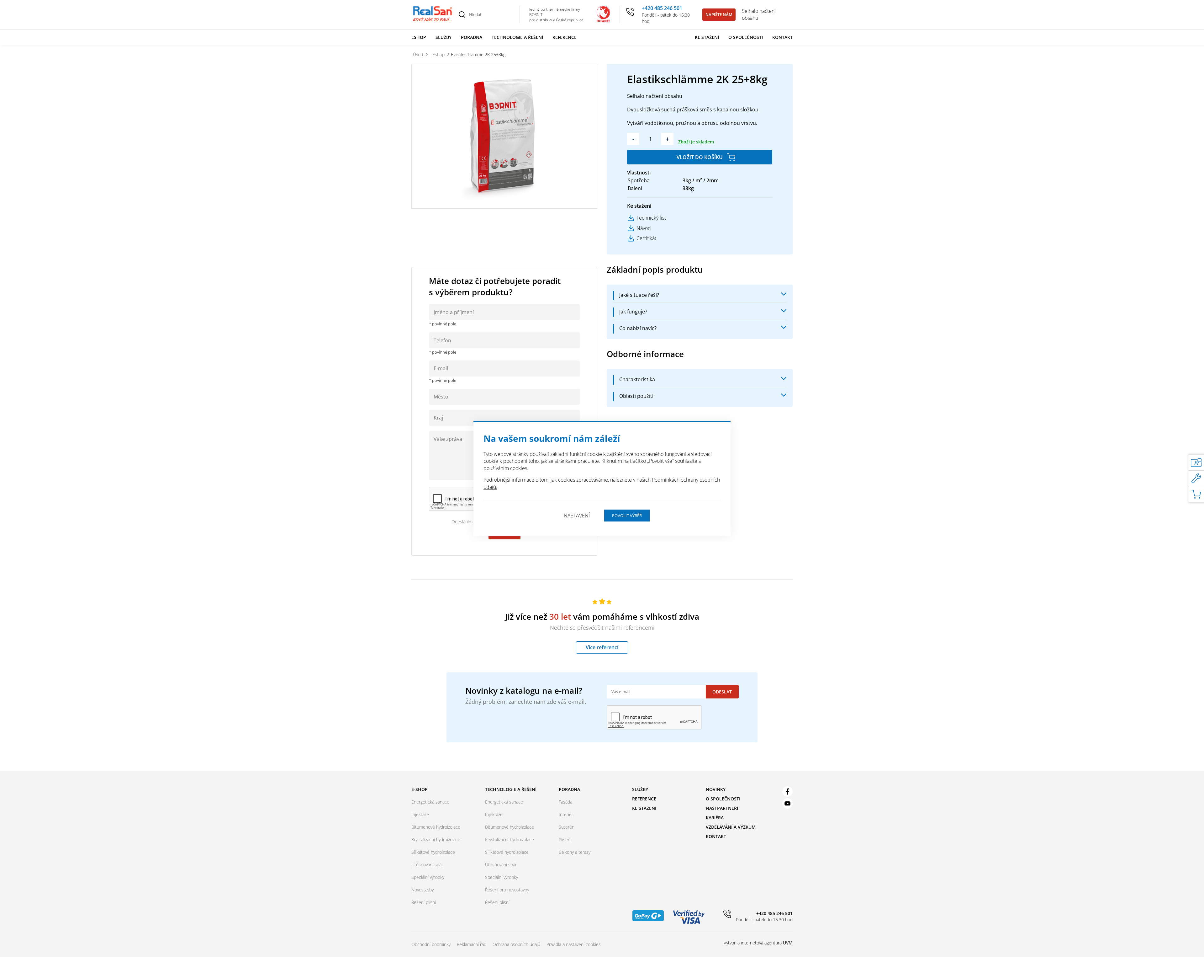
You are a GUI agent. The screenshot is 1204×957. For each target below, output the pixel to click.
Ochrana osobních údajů (516, 944)
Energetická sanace (430, 802)
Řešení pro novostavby (507, 890)
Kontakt (782, 37)
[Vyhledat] (461, 14)
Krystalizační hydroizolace (435, 839)
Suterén (566, 827)
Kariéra (715, 818)
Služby (444, 37)
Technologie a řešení (517, 37)
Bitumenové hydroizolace (435, 827)
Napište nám (718, 14)
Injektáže (420, 814)
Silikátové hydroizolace (433, 852)
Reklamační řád (471, 944)
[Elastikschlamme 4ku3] (504, 136)
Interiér (566, 814)
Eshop (418, 37)
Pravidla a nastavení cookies (574, 944)
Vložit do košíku (700, 157)
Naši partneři (722, 808)
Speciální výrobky (427, 877)
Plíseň (564, 839)
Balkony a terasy (574, 852)
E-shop (419, 789)
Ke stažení (707, 37)
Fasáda (565, 802)
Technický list (651, 217)
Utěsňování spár (427, 865)
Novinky (716, 789)
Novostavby (422, 890)
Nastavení (577, 515)
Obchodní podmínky (431, 944)
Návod (643, 228)
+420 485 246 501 (662, 8)
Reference (564, 37)
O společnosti (745, 37)
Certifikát (646, 238)
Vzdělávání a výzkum (731, 827)
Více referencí (602, 647)
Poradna (471, 37)
